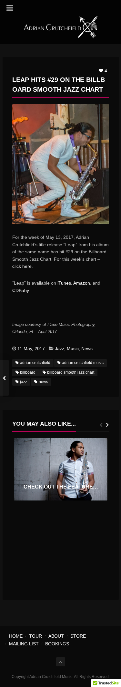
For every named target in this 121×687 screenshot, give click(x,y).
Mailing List (24, 643)
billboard (27, 372)
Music (73, 348)
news (43, 381)
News (87, 348)
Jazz (59, 348)
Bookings (57, 643)
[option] (60, 469)
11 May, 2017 (31, 348)
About (56, 636)
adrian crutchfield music (83, 362)
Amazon (81, 283)
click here (22, 266)
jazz (23, 381)
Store (78, 636)
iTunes (64, 283)
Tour (35, 636)
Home (16, 636)
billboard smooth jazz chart (70, 372)
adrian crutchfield (35, 362)
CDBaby (20, 290)
